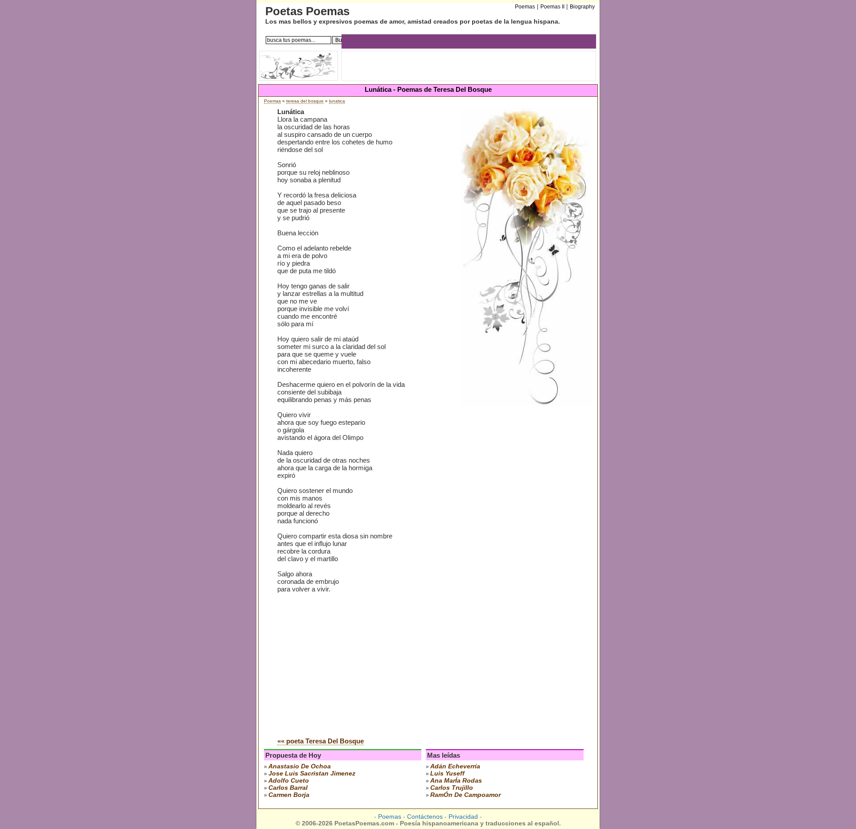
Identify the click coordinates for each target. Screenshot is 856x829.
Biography (582, 7)
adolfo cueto (288, 780)
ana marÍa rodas (456, 780)
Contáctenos (425, 816)
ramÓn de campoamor (465, 794)
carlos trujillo (451, 787)
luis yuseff (447, 773)
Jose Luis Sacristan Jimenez (311, 773)
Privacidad (463, 816)
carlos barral (288, 787)
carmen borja (288, 794)
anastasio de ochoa (299, 766)
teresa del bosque (305, 100)
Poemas (272, 100)
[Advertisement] (352, 662)
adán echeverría (455, 766)
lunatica (337, 100)
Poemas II (552, 7)
